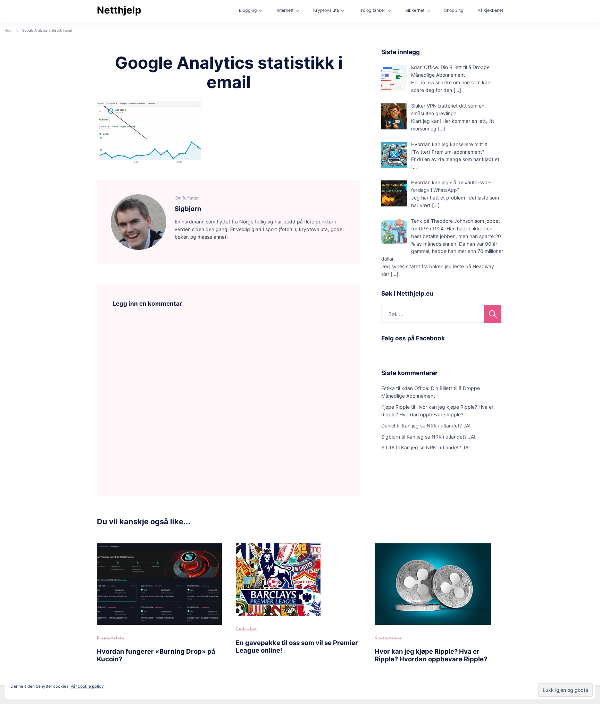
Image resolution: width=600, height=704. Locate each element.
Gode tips (246, 628)
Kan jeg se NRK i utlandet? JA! (436, 426)
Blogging (248, 10)
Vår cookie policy (87, 686)
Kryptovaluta (326, 10)
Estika (388, 388)
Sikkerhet (414, 10)
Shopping (454, 10)
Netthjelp (119, 10)
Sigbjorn (390, 437)
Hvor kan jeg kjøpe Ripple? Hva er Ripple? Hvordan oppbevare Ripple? (431, 655)
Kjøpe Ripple (395, 407)
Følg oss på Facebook (413, 338)
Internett (285, 10)
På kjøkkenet (490, 10)
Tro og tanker (372, 10)
